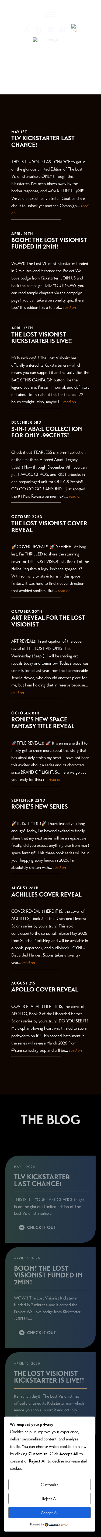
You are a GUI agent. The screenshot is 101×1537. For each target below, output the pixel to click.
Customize (49, 1484)
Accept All (49, 1512)
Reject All (49, 1498)
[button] (50, 14)
